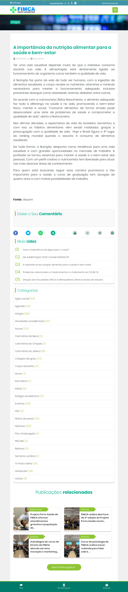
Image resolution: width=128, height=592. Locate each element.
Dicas (20, 373)
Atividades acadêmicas (32, 321)
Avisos (21, 328)
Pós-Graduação (27, 433)
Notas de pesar (27, 418)
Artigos (15, 22)
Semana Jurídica (27, 456)
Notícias (23, 426)
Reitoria (21, 448)
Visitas (21, 478)
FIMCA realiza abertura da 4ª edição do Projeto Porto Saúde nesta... (95, 518)
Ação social (25, 298)
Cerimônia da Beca (29, 336)
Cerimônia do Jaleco (30, 351)
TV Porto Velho (26, 463)
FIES (19, 411)
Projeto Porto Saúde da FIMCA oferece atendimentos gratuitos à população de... (44, 521)
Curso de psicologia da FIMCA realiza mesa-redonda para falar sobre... (94, 546)
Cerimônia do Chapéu (30, 343)
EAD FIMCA (23, 381)
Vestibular (24, 471)
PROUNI (21, 441)
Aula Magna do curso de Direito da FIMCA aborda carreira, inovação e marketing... (44, 546)
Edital (20, 388)
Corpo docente (27, 366)
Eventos (23, 403)
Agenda (22, 306)
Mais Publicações (63, 567)
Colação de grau (28, 358)
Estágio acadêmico (29, 396)
